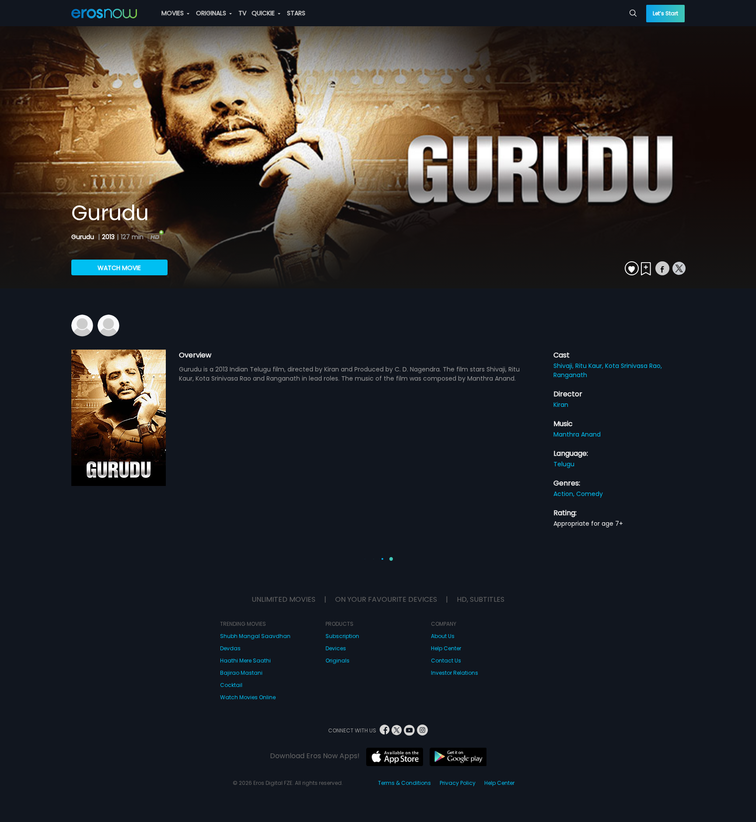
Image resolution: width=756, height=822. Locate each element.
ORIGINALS (212, 13)
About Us (443, 636)
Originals (338, 660)
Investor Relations (454, 672)
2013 (108, 236)
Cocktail (231, 685)
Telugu (563, 464)
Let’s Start (665, 13)
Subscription (342, 636)
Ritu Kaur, (590, 365)
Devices (336, 648)
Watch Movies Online (248, 697)
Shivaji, (564, 365)
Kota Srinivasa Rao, (633, 365)
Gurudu (83, 236)
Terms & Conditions (404, 783)
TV (242, 13)
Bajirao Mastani (241, 672)
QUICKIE (264, 13)
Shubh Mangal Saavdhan (255, 636)
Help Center (446, 648)
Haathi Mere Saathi (245, 660)
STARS (296, 13)
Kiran (560, 404)
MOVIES (173, 13)
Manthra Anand (577, 434)
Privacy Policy (458, 783)
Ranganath (570, 375)
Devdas (230, 648)
